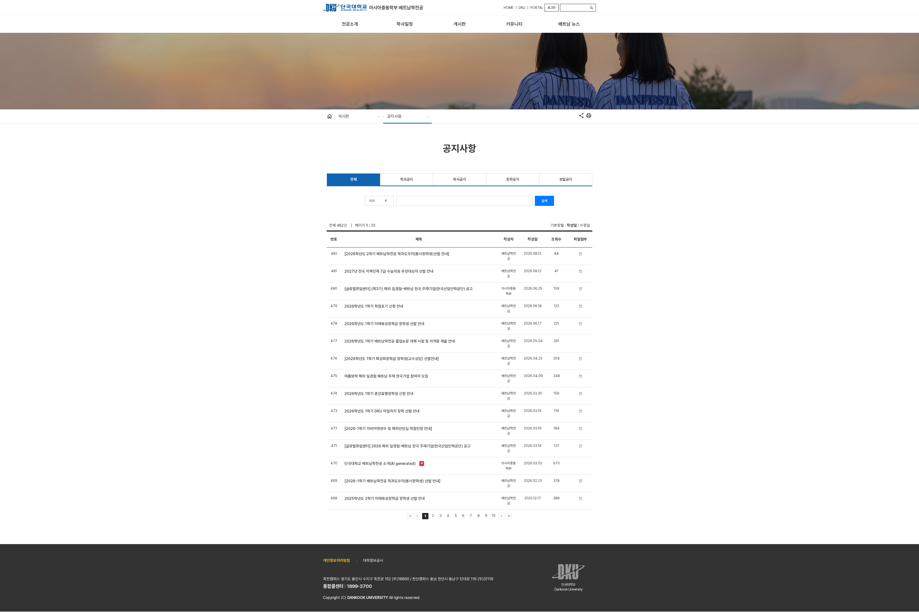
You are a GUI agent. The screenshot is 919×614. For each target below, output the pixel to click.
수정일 (585, 225)
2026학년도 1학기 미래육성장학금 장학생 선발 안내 (384, 323)
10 (493, 515)
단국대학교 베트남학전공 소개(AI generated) (380, 463)
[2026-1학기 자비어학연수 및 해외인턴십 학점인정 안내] (388, 428)
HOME (509, 8)
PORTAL (536, 8)
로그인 (551, 7)
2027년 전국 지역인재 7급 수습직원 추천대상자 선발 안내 (388, 271)
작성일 (572, 225)
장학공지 (512, 179)
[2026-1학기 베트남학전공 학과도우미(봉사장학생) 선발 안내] (392, 481)
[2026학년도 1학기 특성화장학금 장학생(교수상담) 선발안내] (391, 358)
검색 (544, 201)
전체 (353, 179)
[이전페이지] (418, 516)
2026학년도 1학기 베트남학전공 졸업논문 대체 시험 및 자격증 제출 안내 (399, 341)
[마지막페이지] (509, 516)
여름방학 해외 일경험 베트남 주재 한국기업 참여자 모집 (386, 376)
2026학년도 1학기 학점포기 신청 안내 (373, 306)
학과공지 (406, 179)
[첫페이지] (410, 516)
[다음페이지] (501, 516)
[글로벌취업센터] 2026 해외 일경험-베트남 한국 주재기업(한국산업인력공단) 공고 (407, 446)
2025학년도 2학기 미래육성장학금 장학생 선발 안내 (384, 498)
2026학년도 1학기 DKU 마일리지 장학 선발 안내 (382, 411)
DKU (522, 8)
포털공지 (565, 179)
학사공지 (459, 179)
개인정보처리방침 (336, 560)
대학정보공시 (373, 560)
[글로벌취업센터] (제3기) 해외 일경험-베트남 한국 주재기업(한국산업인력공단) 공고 (408, 289)
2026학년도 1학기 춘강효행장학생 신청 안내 (378, 393)
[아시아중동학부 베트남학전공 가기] (345, 7)
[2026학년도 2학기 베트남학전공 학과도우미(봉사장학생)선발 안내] (396, 254)
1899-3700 (359, 586)
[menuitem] (350, 24)
